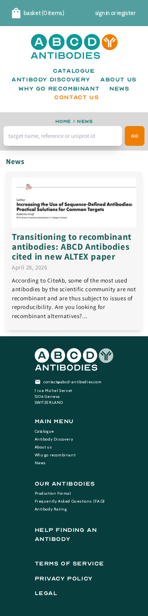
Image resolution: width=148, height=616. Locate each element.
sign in (102, 13)
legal (46, 593)
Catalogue (44, 431)
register (126, 13)
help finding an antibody (66, 535)
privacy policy (64, 578)
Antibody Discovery (54, 439)
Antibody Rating (51, 509)
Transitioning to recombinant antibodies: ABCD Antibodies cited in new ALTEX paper (71, 246)
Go (134, 136)
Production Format (53, 493)
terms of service (70, 563)
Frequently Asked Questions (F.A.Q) (70, 501)
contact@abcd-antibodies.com (72, 381)
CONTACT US (76, 97)
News (40, 462)
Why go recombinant (55, 455)
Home (63, 121)
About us (43, 447)
